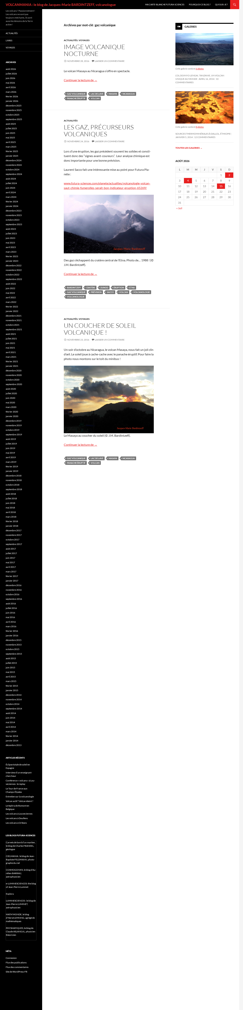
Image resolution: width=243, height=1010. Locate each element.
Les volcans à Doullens (17, 818)
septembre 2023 (14, 224)
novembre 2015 (14, 644)
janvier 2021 (12, 366)
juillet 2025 (11, 128)
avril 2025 (11, 142)
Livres (9, 40)
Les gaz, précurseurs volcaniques (99, 130)
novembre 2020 (14, 375)
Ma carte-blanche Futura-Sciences (164, 4)
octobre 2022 (12, 274)
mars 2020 (11, 407)
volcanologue (75, 296)
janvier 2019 (12, 471)
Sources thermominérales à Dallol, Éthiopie (203, 133)
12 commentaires (204, 137)
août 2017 (11, 548)
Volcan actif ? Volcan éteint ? (19, 801)
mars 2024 (11, 196)
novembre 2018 (14, 480)
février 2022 (12, 306)
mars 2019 (11, 461)
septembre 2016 (14, 599)
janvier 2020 (12, 416)
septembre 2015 (14, 653)
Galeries (191, 26)
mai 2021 (10, 347)
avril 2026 (11, 87)
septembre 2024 (14, 174)
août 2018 (11, 493)
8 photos (200, 126)
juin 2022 (10, 288)
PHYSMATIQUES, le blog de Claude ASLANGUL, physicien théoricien (20, 931)
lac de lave (97, 94)
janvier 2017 (12, 580)
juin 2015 (10, 667)
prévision (96, 292)
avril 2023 (11, 247)
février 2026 (12, 96)
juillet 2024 (11, 183)
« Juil (179, 208)
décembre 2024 (13, 160)
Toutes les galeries (188, 147)
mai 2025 (10, 137)
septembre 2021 (14, 329)
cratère (90, 287)
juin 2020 (10, 398)
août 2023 (11, 228)
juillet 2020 (11, 393)
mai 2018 (10, 507)
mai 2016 (10, 617)
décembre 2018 (13, 475)
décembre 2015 (13, 640)
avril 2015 (11, 676)
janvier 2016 (12, 635)
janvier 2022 (12, 311)
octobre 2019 (12, 429)
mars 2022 (11, 302)
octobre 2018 (12, 484)
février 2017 (12, 576)
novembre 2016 (14, 589)
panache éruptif (76, 98)
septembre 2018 (14, 489)
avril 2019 (11, 457)
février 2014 (12, 736)
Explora (10, 893)
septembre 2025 (14, 119)
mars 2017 (11, 571)
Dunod (104, 287)
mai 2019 (10, 452)
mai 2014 (10, 722)
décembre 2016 (13, 585)
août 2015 (11, 658)
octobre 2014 (12, 704)
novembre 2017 (14, 535)
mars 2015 (11, 681)
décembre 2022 (13, 265)
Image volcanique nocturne (94, 50)
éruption (119, 287)
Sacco (110, 292)
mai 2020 (10, 402)
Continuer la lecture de (80, 80)
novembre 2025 (14, 110)
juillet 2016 (11, 608)
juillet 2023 (11, 233)
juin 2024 (10, 187)
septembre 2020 (14, 384)
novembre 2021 (14, 320)
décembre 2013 (13, 745)
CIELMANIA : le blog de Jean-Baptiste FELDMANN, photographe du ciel (20, 859)
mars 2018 (11, 516)
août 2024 (11, 178)
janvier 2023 (12, 260)
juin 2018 (10, 503)
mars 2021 (11, 356)
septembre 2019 (14, 434)
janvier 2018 (12, 525)
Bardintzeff (74, 287)
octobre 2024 (12, 169)
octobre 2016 (12, 594)
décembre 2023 (13, 210)
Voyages (84, 40)
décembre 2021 (13, 315)
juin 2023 (10, 238)
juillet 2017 (11, 553)
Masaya (113, 94)
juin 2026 (10, 78)
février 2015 (12, 685)
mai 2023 (10, 242)
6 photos (200, 68)
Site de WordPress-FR (16, 971)
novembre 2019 (14, 425)
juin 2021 (10, 343)
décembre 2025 (13, 105)
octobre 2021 (12, 324)
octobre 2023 (12, 219)
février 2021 (12, 361)
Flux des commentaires (17, 967)
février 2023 (12, 256)
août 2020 (11, 388)
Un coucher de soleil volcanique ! (100, 329)
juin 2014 (10, 717)
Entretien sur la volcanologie (20, 796)
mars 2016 (11, 626)
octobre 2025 (12, 114)
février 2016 (12, 630)
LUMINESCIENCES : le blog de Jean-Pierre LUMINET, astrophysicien (21, 904)
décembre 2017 (13, 530)
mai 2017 (10, 562)
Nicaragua (128, 94)
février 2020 (12, 411)
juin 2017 (10, 557)
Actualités (71, 40)
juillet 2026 (11, 73)
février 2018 (12, 521)
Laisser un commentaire (110, 61)
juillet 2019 (11, 443)
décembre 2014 (13, 694)
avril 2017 (11, 567)
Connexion (11, 958)
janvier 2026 (12, 101)
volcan (95, 98)
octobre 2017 (12, 539)
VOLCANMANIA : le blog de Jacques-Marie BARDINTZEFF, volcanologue (61, 4)
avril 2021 (11, 352)
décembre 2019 (13, 420)
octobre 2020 (12, 379)
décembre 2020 (13, 370)
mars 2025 (11, 146)
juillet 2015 (11, 662)
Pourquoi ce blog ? (200, 4)
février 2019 (12, 466)
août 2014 (11, 713)
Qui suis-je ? (221, 4)
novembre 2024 (14, 165)
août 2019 (11, 439)
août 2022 (11, 283)
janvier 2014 (12, 740)
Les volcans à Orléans (16, 822)
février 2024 (12, 201)
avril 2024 (11, 192)
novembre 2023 (14, 215)
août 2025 (11, 123)
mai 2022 (10, 292)
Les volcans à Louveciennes (19, 813)
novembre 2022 (14, 270)
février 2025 (12, 151)
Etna (132, 287)
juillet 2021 (11, 338)
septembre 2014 (14, 708)
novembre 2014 (14, 699)
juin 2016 (10, 612)
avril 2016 (11, 621)
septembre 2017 (14, 544)
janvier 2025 (12, 155)
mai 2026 (10, 82)
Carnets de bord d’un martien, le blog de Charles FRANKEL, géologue (21, 846)
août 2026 (11, 69)
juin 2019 (10, 448)
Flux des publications (16, 962)
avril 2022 (11, 297)
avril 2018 (11, 512)
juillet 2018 (11, 498)
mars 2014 (11, 731)
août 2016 (11, 603)
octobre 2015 (12, 649)
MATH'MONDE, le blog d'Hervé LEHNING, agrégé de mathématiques (20, 918)
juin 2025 (10, 133)
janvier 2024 (12, 206)
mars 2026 (11, 91)
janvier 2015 (12, 690)
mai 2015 (10, 672)
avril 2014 (11, 726)
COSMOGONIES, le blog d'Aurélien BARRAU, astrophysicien (21, 873)
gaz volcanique (76, 94)
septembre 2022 (14, 279)
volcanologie (141, 292)
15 (220, 186)
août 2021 (11, 334)
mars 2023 (11, 251)
